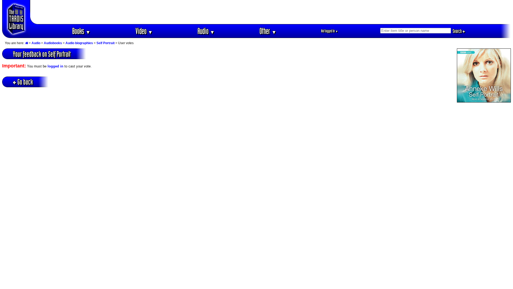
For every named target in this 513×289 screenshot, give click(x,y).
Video (144, 31)
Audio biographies (79, 43)
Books (81, 31)
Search (458, 31)
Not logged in (329, 31)
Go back (25, 82)
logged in (55, 66)
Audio (206, 31)
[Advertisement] (270, 12)
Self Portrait (105, 43)
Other (268, 31)
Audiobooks (53, 43)
